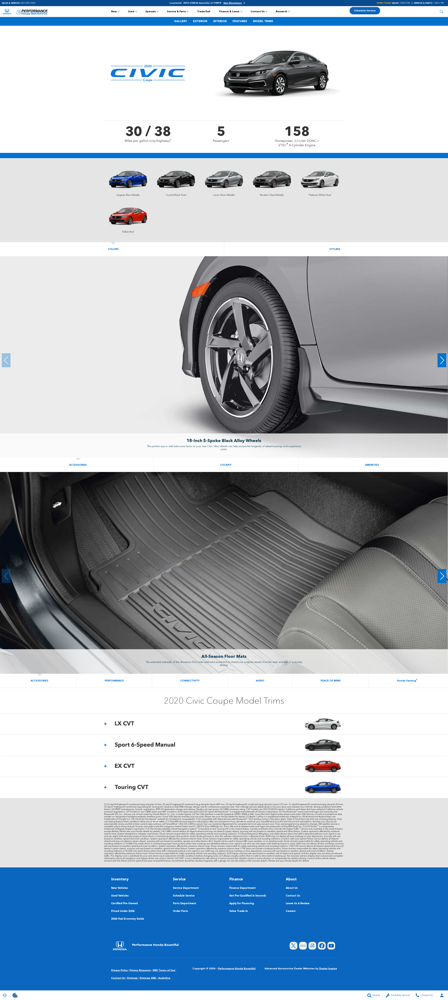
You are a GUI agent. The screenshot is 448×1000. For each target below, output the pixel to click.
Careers (291, 911)
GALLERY (180, 21)
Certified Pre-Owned (124, 903)
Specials (150, 11)
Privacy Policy (119, 970)
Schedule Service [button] (365, 10)
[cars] (303, 946)
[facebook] (322, 946)
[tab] (224, 724)
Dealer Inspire (328, 968)
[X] (293, 946)
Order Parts (180, 911)
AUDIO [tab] (260, 681)
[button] (441, 11)
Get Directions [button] (232, 3)
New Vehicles (119, 888)
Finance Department (242, 888)
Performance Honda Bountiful (236, 968)
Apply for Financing (241, 903)
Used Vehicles (120, 896)
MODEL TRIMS (263, 21)
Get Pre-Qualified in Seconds (247, 896)
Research (281, 11)
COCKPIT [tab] (226, 465)
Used (131, 11)
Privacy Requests (140, 970)
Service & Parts (176, 11)
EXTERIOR (200, 21)
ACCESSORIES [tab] (78, 465)
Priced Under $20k (123, 911)
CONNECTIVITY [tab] (190, 681)
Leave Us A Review (298, 903)
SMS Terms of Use (163, 970)
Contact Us (258, 11)
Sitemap (132, 978)
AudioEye (164, 978)
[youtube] (331, 946)
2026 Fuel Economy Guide (127, 919)
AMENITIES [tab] (372, 465)
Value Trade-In (238, 911)
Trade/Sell (203, 11)
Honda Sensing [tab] (407, 680)
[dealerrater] (312, 946)
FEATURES (240, 21)
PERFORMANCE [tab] (114, 681)
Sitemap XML (147, 978)
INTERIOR (220, 21)
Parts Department (184, 903)
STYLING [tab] (334, 249)
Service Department (186, 888)
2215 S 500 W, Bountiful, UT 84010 (202, 3)
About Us (292, 888)
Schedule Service (184, 896)
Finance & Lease (229, 11)
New (114, 11)
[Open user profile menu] (442, 995)
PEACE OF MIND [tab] (331, 681)
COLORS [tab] (113, 249)
